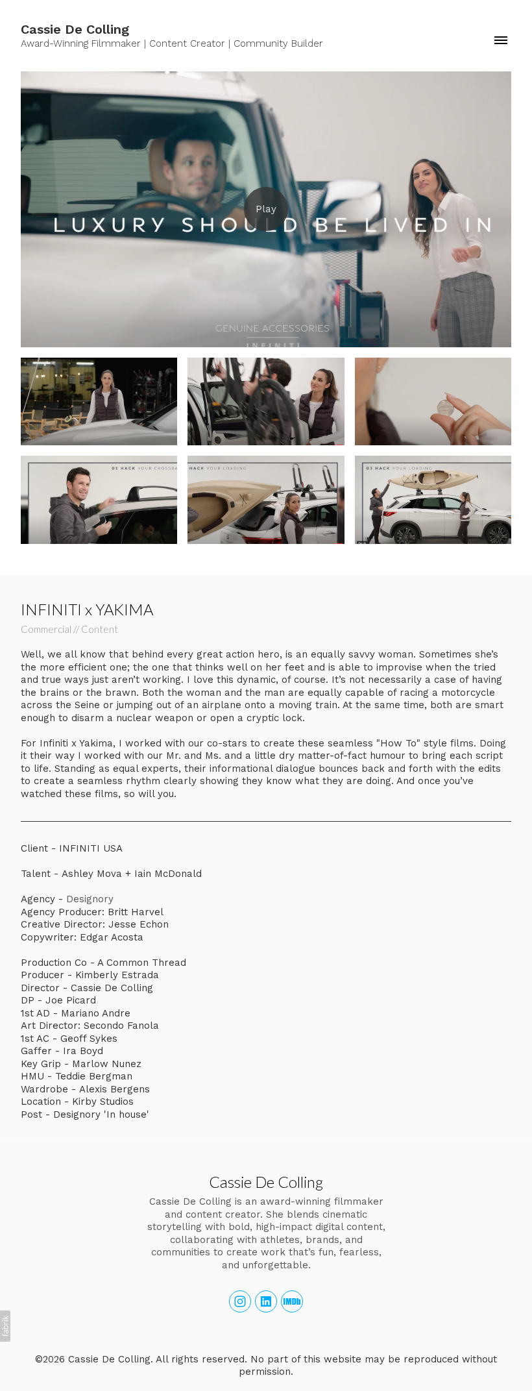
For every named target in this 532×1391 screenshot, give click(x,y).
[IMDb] (292, 1301)
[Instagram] (240, 1301)
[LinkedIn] (266, 1301)
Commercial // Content (69, 629)
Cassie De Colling (266, 1181)
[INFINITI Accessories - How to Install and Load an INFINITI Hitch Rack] (266, 209)
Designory (90, 899)
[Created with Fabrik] (5, 1326)
